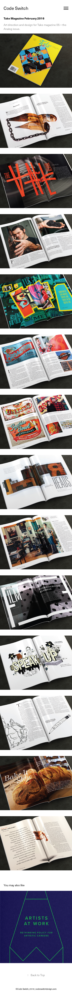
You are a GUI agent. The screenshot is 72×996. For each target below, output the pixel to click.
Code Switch (16, 8)
